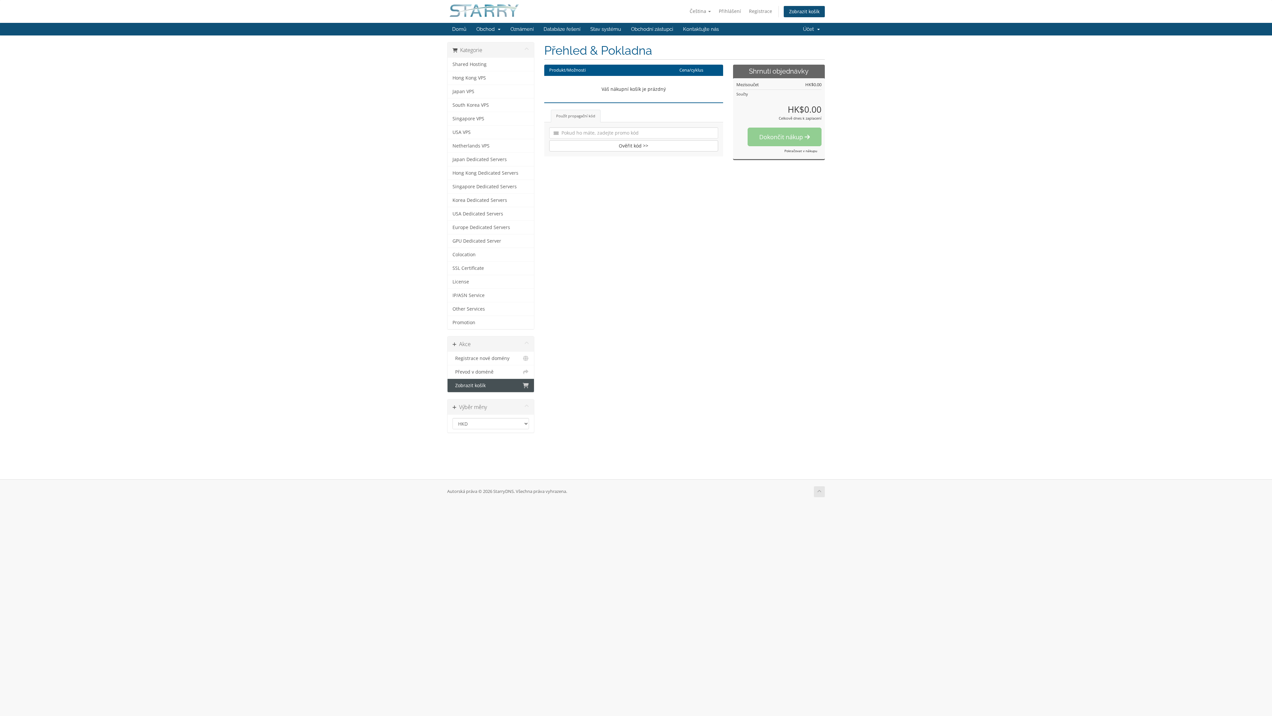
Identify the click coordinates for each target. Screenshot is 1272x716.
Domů (459, 29)
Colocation (464, 255)
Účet (810, 29)
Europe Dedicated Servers (481, 227)
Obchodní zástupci (652, 29)
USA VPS (461, 132)
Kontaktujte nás (701, 29)
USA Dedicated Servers (477, 214)
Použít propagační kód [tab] (575, 115)
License (460, 282)
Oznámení (522, 29)
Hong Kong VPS (469, 78)
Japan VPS (463, 91)
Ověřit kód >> (633, 146)
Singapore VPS (468, 119)
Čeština (699, 11)
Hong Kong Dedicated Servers (485, 173)
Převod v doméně (473, 372)
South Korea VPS (470, 105)
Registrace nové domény (480, 358)
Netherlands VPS (471, 146)
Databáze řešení (562, 29)
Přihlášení (730, 11)
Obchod (486, 29)
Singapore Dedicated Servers (484, 187)
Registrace (760, 11)
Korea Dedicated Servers (479, 200)
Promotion (463, 323)
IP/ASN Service (468, 295)
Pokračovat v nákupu (800, 151)
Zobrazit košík (804, 11)
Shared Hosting (469, 64)
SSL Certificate (468, 268)
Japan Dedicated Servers (479, 159)
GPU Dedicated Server (476, 241)
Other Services (468, 309)
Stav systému (605, 29)
